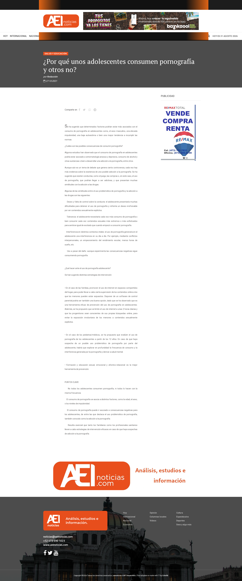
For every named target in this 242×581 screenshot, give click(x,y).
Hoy (6, 36)
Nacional (34, 36)
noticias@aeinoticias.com (58, 537)
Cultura (179, 513)
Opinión (153, 513)
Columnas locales (158, 517)
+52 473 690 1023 (54, 541)
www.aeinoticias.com (55, 545)
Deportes (180, 521)
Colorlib (165, 576)
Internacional (18, 36)
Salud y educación (56, 54)
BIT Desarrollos (129, 576)
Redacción (52, 76)
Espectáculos (182, 517)
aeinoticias (117, 576)
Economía (127, 524)
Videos (153, 521)
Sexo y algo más (183, 524)
